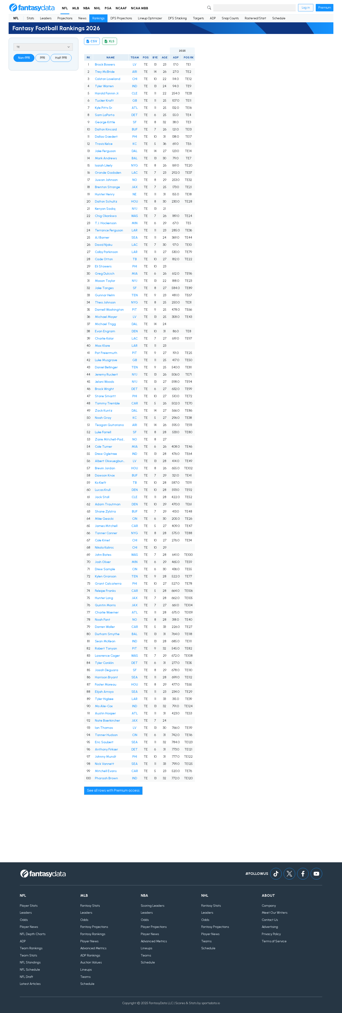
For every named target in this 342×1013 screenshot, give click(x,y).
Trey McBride (105, 72)
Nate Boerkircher (107, 721)
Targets (198, 18)
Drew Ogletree (106, 454)
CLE (134, 93)
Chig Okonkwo (106, 216)
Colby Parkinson (106, 252)
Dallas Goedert (106, 137)
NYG (134, 165)
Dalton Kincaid (106, 129)
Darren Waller (105, 627)
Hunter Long (104, 598)
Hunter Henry (104, 194)
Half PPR (61, 58)
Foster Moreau (105, 684)
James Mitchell (106, 526)
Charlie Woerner (107, 612)
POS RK (188, 57)
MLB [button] (75, 8)
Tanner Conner (106, 533)
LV (134, 65)
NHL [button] (97, 8)
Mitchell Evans (106, 771)
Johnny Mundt (105, 757)
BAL (134, 158)
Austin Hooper (105, 713)
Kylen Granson (105, 576)
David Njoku (103, 245)
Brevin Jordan (105, 468)
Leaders (45, 18)
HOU (134, 201)
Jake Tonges (104, 288)
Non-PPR (24, 58)
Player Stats (28, 906)
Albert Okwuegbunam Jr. (110, 461)
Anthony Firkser (106, 749)
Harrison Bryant (106, 677)
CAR (134, 403)
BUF (134, 129)
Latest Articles (30, 984)
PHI (134, 137)
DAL (134, 151)
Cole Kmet (102, 540)
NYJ (134, 209)
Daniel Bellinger (106, 367)
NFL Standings (30, 962)
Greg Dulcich (104, 274)
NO (134, 180)
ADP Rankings (90, 955)
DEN (135, 331)
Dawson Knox (105, 475)
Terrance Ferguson (109, 230)
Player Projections (154, 927)
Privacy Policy (271, 934)
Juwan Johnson (106, 180)
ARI (134, 72)
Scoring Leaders (152, 906)
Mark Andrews (106, 158)
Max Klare (102, 346)
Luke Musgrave (106, 360)
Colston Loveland (107, 79)
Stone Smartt (105, 396)
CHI (134, 79)
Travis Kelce (104, 144)
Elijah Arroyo (104, 692)
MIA (135, 274)
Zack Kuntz (103, 411)
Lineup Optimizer (150, 18)
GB (134, 101)
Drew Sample (105, 569)
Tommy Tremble (107, 403)
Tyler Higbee (104, 699)
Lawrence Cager (107, 656)
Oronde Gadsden (108, 173)
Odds (24, 920)
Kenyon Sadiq (105, 209)
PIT (134, 310)
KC (135, 144)
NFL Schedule (30, 970)
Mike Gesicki (104, 519)
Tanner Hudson (106, 735)
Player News (29, 927)
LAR (134, 230)
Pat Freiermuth (106, 353)
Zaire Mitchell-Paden (110, 439)
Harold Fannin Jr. (107, 93)
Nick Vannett (104, 764)
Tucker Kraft (104, 101)
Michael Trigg (105, 324)
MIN (134, 223)
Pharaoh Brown (106, 778)
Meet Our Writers (274, 913)
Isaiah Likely (103, 165)
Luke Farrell (103, 432)
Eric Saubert (104, 742)
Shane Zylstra (105, 511)
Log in (306, 7)
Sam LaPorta (104, 115)
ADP (213, 18)
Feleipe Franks (105, 591)
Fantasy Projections (94, 927)
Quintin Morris (105, 605)
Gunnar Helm (105, 295)
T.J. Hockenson (106, 223)
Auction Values (91, 962)
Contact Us (270, 920)
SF (135, 122)
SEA (134, 238)
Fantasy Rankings (92, 934)
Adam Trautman (108, 504)
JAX (134, 187)
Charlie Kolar (104, 338)
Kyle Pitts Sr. (104, 108)
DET (134, 115)
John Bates (103, 555)
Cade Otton (104, 259)
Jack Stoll (102, 497)
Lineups (86, 970)
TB (135, 259)
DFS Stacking (177, 18)
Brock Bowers (105, 65)
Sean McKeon (105, 641)
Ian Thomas (104, 728)
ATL (135, 108)
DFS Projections (121, 18)
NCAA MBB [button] (139, 8)
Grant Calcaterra (108, 584)
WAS (134, 216)
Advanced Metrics (93, 948)
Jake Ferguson (105, 151)
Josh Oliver (103, 562)
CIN (134, 519)
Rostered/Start (255, 18)
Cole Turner (103, 447)
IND (134, 86)
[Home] (32, 7)
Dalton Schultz (106, 201)
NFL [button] (65, 8)
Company (269, 906)
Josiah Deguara (106, 670)
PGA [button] (108, 8)
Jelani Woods (104, 382)
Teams (85, 977)
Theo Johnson (105, 302)
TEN (134, 295)
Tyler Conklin (104, 663)
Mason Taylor (105, 281)
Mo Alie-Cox (104, 706)
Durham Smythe (107, 634)
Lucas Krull (103, 490)
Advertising (270, 927)
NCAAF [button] (121, 8)
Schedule (278, 18)
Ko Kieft (100, 483)
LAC (135, 173)
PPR (42, 58)
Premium (324, 7)
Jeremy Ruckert (106, 375)
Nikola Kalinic (104, 548)
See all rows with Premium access (113, 790)
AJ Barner (102, 238)
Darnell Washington (109, 310)
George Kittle (105, 122)
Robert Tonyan (106, 648)
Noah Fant (102, 620)
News (82, 18)
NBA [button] (86, 8)
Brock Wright (104, 389)
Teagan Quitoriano (109, 425)
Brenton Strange (107, 187)
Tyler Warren (104, 86)
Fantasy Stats (90, 906)
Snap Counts (230, 18)
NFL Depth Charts (32, 934)
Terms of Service (274, 941)
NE (135, 194)
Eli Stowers (103, 266)
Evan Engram (105, 331)
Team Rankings (31, 948)
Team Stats (28, 955)
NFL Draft (26, 977)
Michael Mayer (106, 317)
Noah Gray (103, 418)
